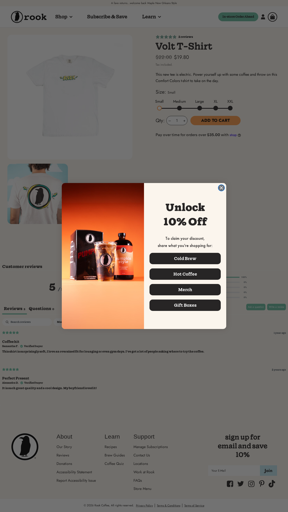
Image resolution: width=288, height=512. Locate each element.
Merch (185, 290)
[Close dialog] (221, 188)
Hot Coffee (185, 274)
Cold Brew (185, 258)
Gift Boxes (185, 305)
